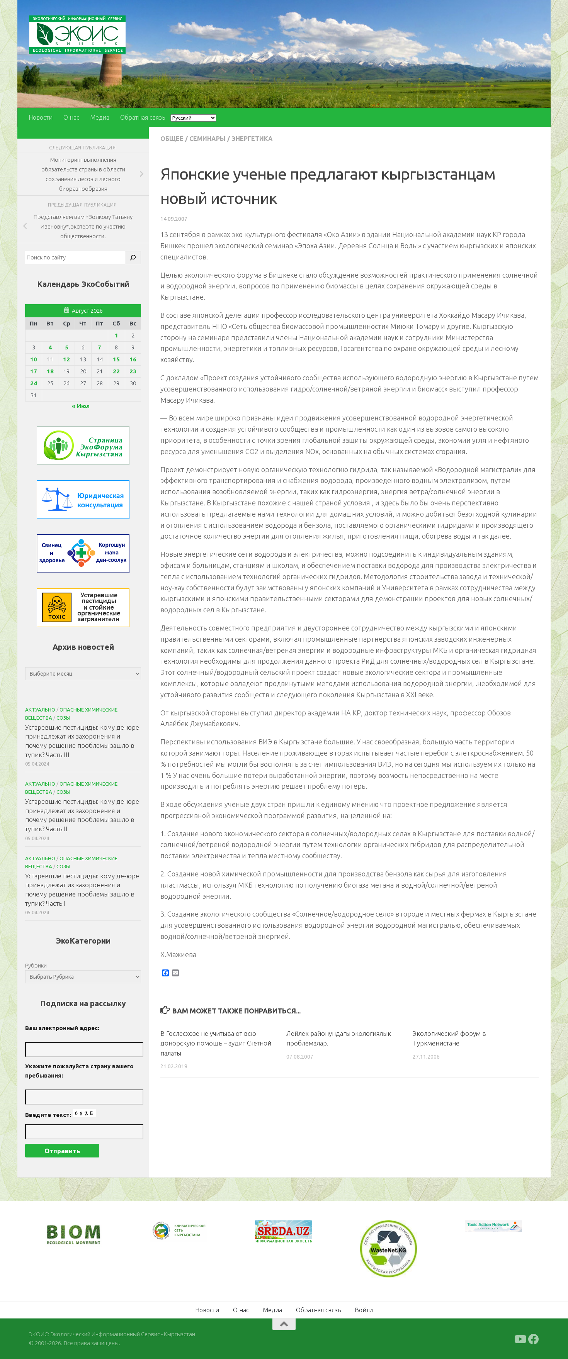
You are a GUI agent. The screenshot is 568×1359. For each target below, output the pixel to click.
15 (116, 359)
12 (66, 359)
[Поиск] (133, 257)
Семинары (207, 138)
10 (33, 359)
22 (116, 371)
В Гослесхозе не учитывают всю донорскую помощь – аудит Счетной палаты (215, 1043)
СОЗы (63, 717)
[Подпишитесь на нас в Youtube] (519, 1338)
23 (132, 371)
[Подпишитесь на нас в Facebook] (533, 1338)
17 (33, 371)
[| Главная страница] (77, 34)
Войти (364, 1309)
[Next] (191, 1235)
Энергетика (252, 138)
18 (50, 371)
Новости (41, 117)
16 (132, 359)
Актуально (40, 709)
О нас (71, 117)
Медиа (99, 117)
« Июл (81, 406)
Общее (172, 138)
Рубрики (36, 965)
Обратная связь (142, 117)
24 (33, 383)
